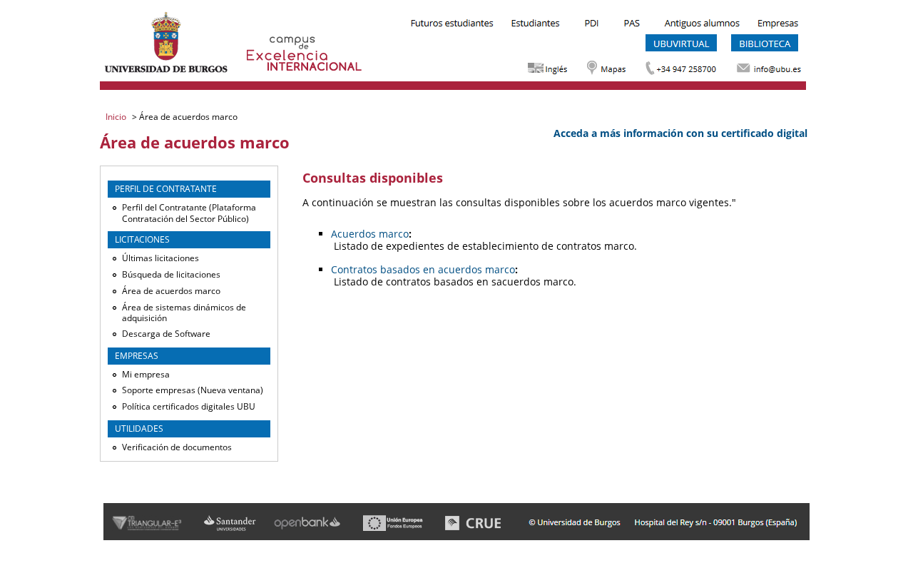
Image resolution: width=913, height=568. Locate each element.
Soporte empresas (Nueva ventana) (192, 390)
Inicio (117, 117)
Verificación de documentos (177, 447)
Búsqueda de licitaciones (171, 274)
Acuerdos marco (370, 233)
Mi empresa (146, 374)
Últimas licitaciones (160, 258)
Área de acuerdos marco (171, 291)
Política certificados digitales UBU (188, 406)
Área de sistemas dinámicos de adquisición (184, 313)
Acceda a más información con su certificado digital (680, 133)
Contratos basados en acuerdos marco (423, 269)
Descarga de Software (166, 334)
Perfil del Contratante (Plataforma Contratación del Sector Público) (189, 213)
